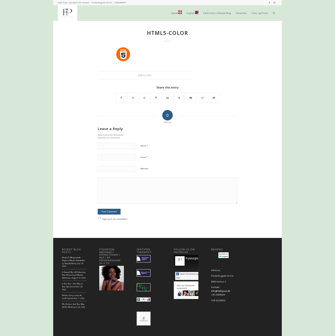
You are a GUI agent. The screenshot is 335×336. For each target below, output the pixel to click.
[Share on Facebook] (121, 98)
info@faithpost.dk (220, 291)
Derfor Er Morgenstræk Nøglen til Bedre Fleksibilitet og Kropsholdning (73, 260)
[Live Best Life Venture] (67, 13)
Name (144, 145)
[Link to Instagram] (274, 2)
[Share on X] (133, 98)
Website (144, 168)
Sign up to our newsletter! (115, 219)
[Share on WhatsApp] (144, 98)
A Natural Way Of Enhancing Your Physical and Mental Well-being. (73, 275)
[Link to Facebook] (269, 2)
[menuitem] (176, 13)
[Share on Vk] (190, 98)
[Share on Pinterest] (156, 98)
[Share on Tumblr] (179, 98)
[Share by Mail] (213, 98)
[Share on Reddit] (202, 98)
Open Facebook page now (188, 276)
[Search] (273, 13)
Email (143, 157)
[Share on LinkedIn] (167, 98)
